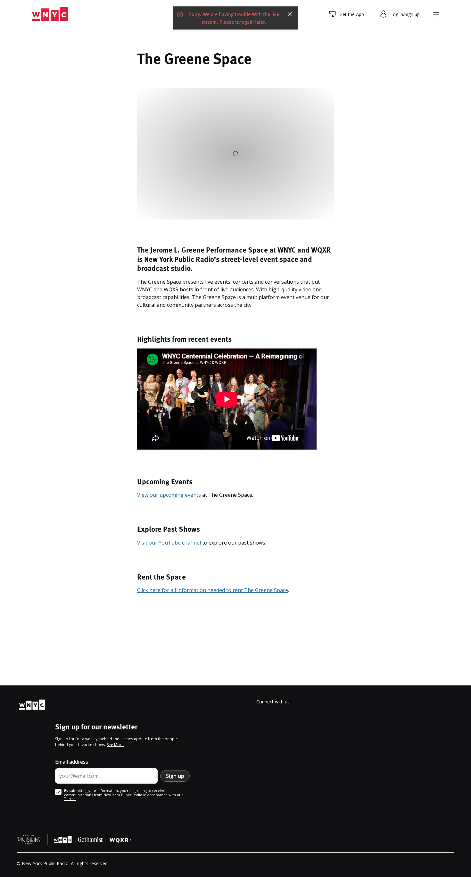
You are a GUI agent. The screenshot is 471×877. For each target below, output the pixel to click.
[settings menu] (436, 14)
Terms (70, 798)
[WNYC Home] (50, 14)
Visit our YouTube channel (169, 542)
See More (115, 744)
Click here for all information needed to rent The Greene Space (212, 590)
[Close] (289, 14)
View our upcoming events (169, 494)
